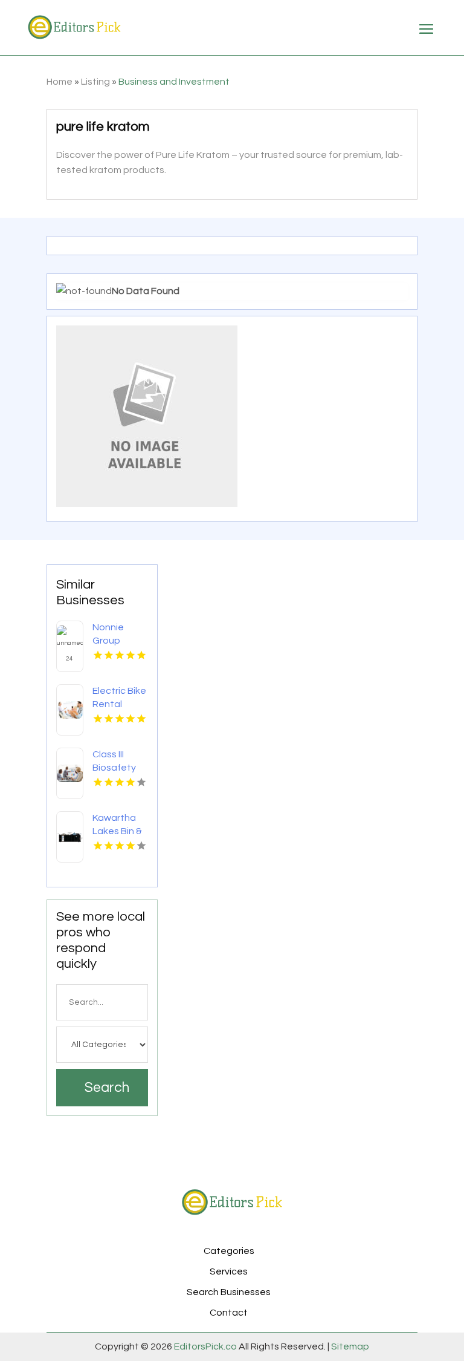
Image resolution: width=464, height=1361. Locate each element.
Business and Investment (174, 81)
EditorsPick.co (205, 1346)
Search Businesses (229, 1292)
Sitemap (349, 1346)
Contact (229, 1312)
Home (59, 81)
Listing (95, 81)
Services (229, 1271)
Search (107, 1087)
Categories (229, 1251)
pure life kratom (103, 127)
